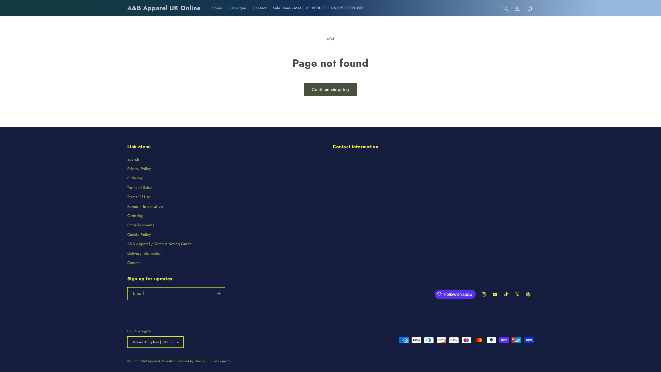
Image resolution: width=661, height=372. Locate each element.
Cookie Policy (139, 234)
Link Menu (139, 146)
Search (133, 159)
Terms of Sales (139, 187)
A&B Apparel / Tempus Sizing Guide (159, 244)
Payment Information (145, 206)
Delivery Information (145, 253)
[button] (505, 8)
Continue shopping (330, 89)
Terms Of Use (139, 197)
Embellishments (140, 225)
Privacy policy (221, 361)
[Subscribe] (218, 293)
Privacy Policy (139, 169)
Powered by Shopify (191, 361)
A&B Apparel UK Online (158, 361)
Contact (134, 263)
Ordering (135, 178)
